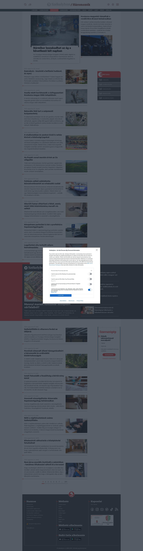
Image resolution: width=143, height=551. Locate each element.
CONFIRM (61, 295)
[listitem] (71, 270)
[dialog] (71, 276)
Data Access (71, 300)
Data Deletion (63, 300)
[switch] (90, 274)
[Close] (97, 250)
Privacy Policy (80, 300)
